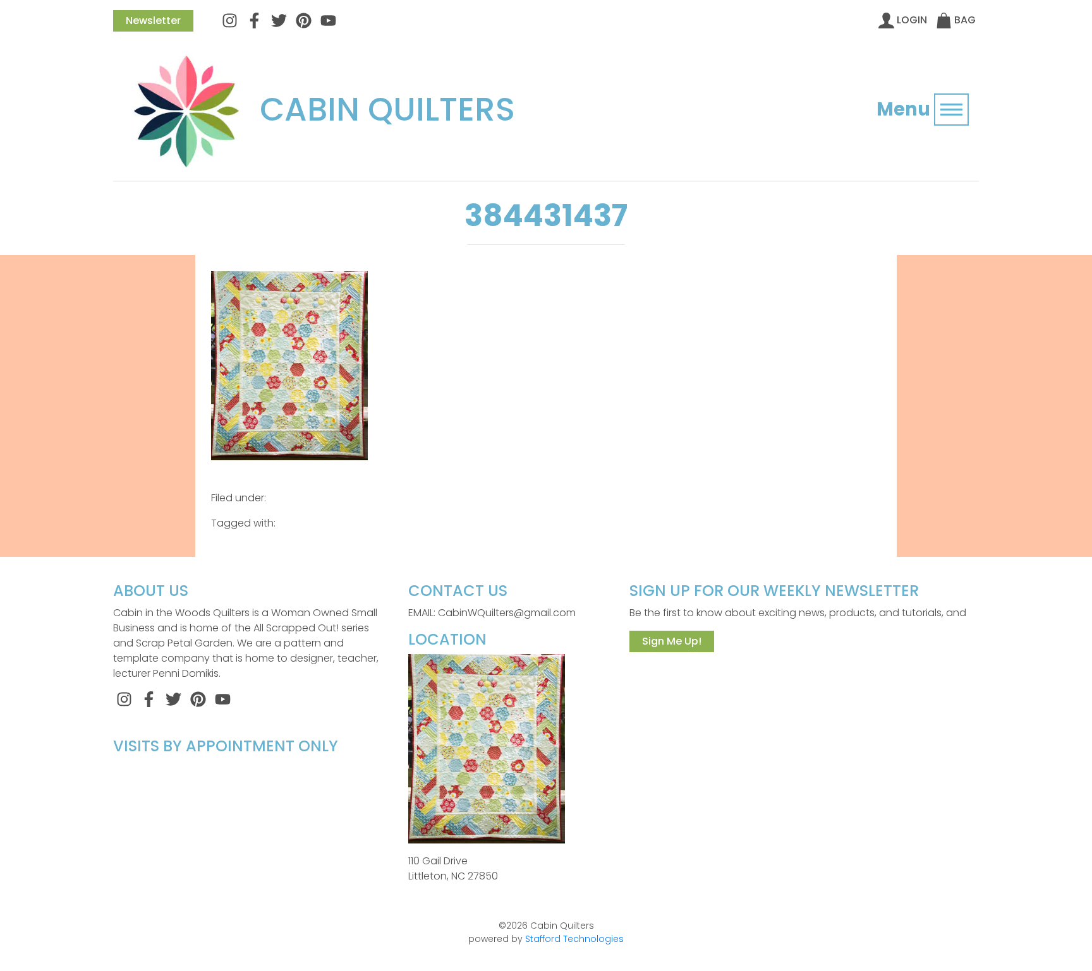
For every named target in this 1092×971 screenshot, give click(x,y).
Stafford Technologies (574, 938)
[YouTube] (328, 19)
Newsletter (153, 20)
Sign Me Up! (671, 641)
